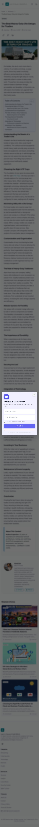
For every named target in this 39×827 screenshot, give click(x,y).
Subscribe (19, 426)
